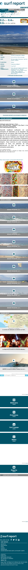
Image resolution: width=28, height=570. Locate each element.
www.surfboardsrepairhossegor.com (8, 127)
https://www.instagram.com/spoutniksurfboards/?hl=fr (11, 159)
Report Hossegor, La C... (14, 209)
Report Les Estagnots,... (14, 86)
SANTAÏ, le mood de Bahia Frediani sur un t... (14, 369)
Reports (14, 470)
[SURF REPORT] (8, 537)
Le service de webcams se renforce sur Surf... (14, 329)
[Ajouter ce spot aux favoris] (26, 375)
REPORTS (3, 544)
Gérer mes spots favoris (10, 475)
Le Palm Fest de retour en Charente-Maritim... (14, 349)
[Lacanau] (10, 16)
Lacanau (7, 11)
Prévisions (4, 545)
